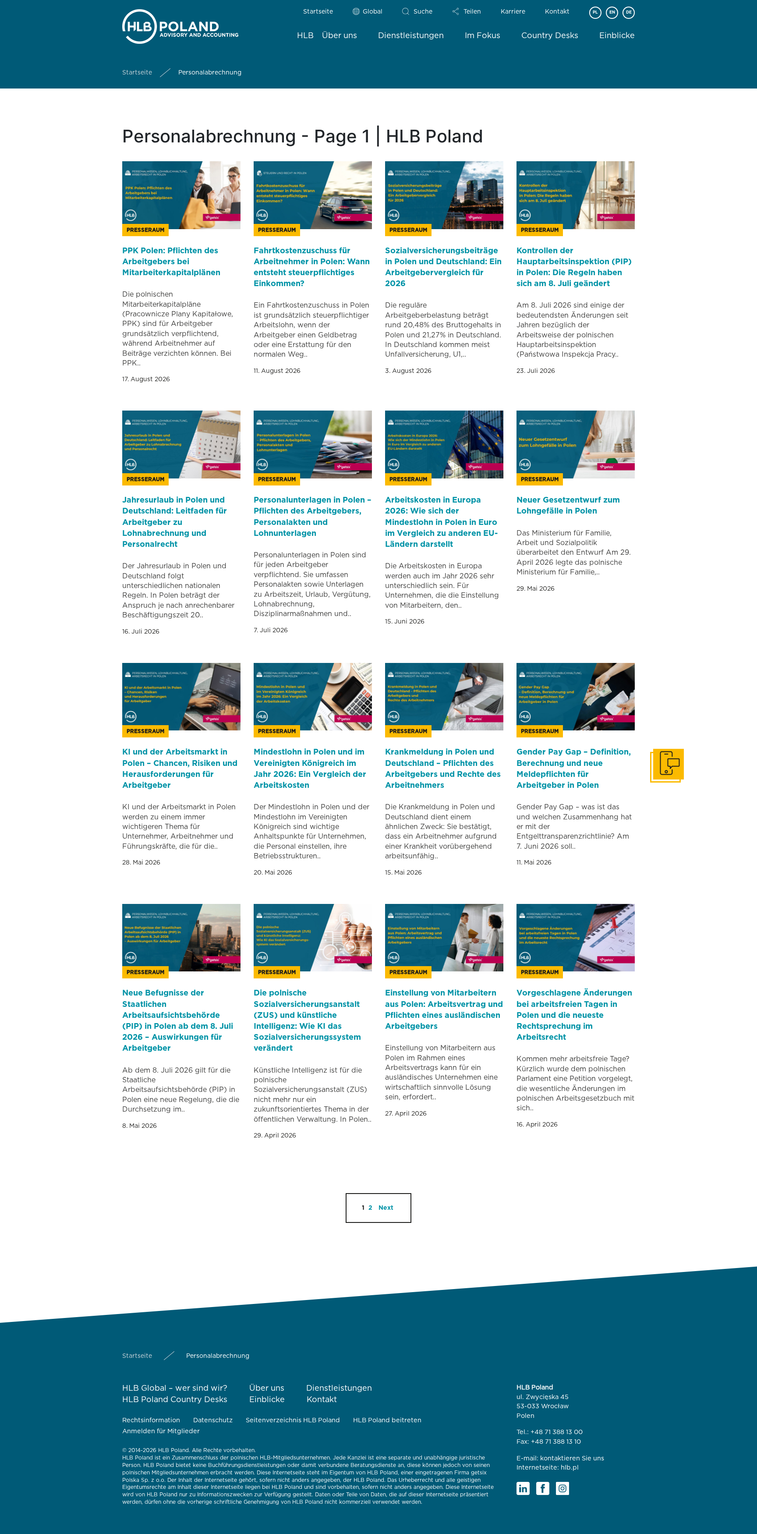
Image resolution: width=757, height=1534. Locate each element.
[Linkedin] (523, 1488)
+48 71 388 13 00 (557, 1432)
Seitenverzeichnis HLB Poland (293, 1420)
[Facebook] (542, 1488)
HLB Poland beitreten (387, 1420)
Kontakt (557, 12)
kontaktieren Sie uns (572, 1458)
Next (385, 1208)
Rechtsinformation (151, 1420)
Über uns (339, 36)
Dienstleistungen (411, 36)
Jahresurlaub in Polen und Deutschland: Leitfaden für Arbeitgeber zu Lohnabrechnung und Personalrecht (174, 522)
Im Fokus (482, 36)
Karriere (513, 12)
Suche (423, 12)
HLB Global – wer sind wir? (174, 1388)
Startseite (318, 12)
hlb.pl (570, 1467)
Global (372, 12)
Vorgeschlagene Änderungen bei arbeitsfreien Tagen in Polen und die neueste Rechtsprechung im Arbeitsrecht (574, 1015)
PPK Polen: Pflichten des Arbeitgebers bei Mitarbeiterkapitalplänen (171, 262)
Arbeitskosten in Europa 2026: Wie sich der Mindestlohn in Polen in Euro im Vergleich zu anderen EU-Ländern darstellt (441, 522)
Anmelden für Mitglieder (161, 1431)
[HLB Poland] (180, 25)
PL (595, 12)
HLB (305, 36)
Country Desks (549, 36)
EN (612, 12)
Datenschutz (213, 1420)
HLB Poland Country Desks (174, 1400)
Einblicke (617, 36)
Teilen (472, 12)
